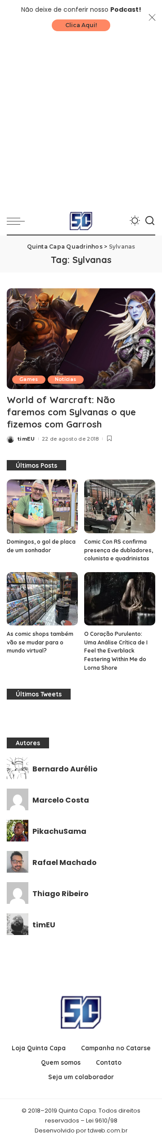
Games (28, 379)
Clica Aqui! (81, 25)
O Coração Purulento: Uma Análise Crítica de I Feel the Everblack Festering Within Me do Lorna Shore (116, 650)
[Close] (152, 17)
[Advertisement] (81, 121)
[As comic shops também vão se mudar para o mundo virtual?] (42, 599)
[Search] (149, 221)
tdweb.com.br (107, 1130)
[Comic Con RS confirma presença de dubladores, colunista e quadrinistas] (119, 506)
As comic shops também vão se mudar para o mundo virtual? (40, 642)
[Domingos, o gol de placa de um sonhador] (42, 506)
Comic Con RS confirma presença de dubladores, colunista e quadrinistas (118, 550)
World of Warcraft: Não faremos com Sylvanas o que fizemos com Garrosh (71, 412)
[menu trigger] (18, 221)
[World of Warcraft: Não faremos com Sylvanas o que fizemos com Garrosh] (81, 338)
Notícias (65, 379)
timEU (26, 439)
